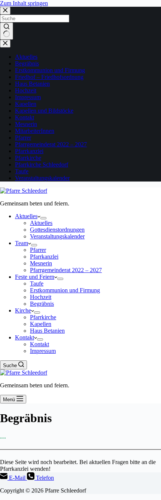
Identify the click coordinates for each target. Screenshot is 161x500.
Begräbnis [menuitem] (42, 304)
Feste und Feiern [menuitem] (34, 277)
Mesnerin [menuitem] (41, 263)
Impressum (28, 97)
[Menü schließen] (5, 44)
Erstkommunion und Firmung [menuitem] (65, 290)
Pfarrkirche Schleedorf (41, 164)
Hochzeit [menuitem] (40, 297)
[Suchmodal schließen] (5, 11)
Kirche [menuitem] (23, 310)
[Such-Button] (6, 31)
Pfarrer (23, 137)
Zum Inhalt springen (24, 3)
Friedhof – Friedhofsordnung (49, 77)
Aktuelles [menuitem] (26, 216)
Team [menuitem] (21, 243)
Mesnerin (26, 124)
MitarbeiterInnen (34, 131)
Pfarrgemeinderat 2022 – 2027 (51, 144)
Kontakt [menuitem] (24, 337)
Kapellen (25, 104)
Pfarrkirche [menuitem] (43, 317)
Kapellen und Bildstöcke (44, 110)
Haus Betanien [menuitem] (47, 330)
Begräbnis (27, 63)
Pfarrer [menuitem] (38, 250)
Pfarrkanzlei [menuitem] (44, 256)
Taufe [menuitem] (36, 283)
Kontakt (24, 117)
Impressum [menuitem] (43, 351)
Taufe (21, 171)
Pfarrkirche (28, 158)
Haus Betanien (32, 83)
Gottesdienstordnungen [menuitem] (57, 229)
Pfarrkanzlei (29, 151)
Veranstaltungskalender (42, 178)
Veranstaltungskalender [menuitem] (57, 236)
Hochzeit (25, 90)
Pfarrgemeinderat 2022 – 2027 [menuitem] (66, 270)
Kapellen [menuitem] (40, 324)
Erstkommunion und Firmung (50, 70)
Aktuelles (26, 57)
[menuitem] (43, 218)
